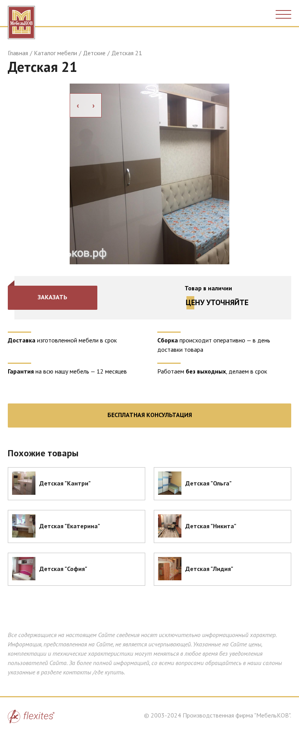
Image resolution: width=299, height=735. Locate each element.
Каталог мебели (55, 53)
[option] (149, 174)
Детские (94, 53)
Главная (18, 53)
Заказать (52, 297)
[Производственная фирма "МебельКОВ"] (21, 20)
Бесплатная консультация (149, 415)
